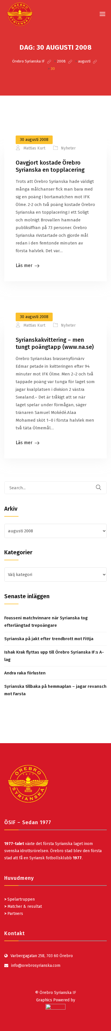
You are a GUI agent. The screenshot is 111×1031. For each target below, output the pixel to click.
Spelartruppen (20, 899)
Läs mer (24, 265)
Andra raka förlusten (25, 673)
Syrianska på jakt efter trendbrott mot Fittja (48, 638)
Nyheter (68, 148)
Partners (13, 913)
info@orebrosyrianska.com (35, 965)
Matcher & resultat (23, 906)
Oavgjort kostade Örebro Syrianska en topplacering (50, 166)
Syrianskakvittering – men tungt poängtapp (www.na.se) (55, 343)
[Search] (102, 487)
